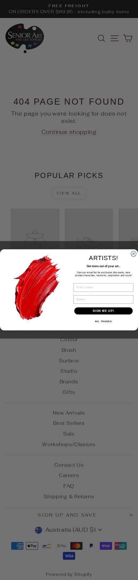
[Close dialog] (133, 254)
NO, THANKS (103, 322)
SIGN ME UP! (103, 310)
